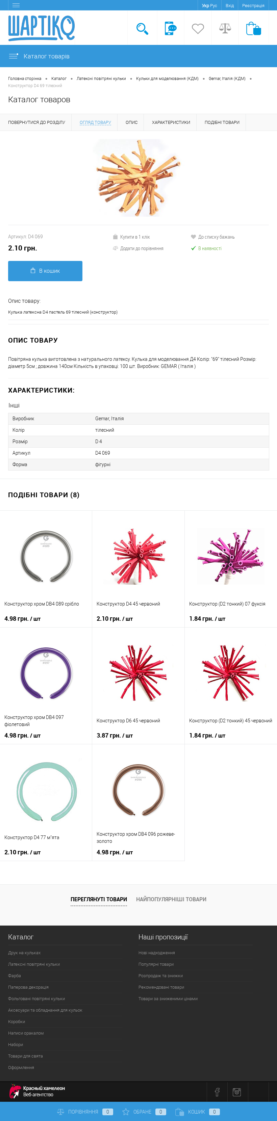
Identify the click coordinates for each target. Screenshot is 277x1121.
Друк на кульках (24, 952)
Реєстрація (253, 5)
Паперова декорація (28, 987)
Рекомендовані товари (161, 987)
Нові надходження (156, 952)
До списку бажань (216, 236)
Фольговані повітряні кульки (36, 998)
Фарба (14, 975)
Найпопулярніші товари (171, 899)
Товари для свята (25, 1056)
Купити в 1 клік (135, 236)
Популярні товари (156, 964)
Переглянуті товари (99, 899)
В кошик (49, 271)
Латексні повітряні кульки (34, 964)
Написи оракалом (26, 1033)
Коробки (16, 1021)
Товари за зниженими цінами (168, 998)
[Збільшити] (138, 178)
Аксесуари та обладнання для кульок (45, 1010)
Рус (213, 5)
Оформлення (21, 1067)
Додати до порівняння (141, 248)
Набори (15, 1044)
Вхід (230, 5)
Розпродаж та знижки (160, 975)
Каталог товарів (46, 56)
